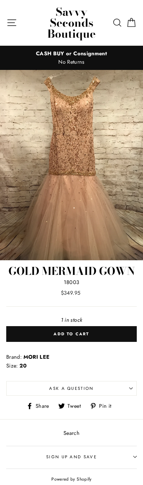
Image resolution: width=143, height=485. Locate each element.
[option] (71, 57)
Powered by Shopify (71, 479)
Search (71, 433)
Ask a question (71, 388)
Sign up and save (71, 457)
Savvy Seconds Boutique (71, 22)
